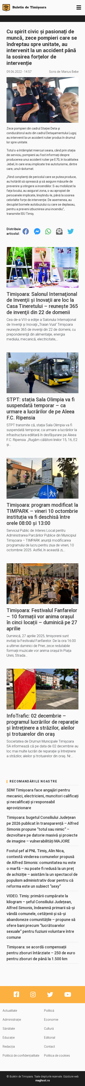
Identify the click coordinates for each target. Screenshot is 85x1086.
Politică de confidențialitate (21, 1055)
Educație (9, 1037)
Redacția (9, 1046)
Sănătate (9, 1028)
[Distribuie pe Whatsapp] (48, 231)
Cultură (49, 1028)
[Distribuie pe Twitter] (70, 231)
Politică (49, 1010)
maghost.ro (42, 1080)
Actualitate (10, 1010)
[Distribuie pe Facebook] (25, 231)
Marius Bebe (69, 71)
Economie (51, 1019)
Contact (49, 1046)
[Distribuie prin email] (59, 231)
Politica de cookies (57, 1055)
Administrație (12, 1019)
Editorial (49, 1037)
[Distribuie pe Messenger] (37, 231)
